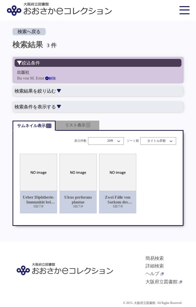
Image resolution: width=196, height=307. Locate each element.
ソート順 (133, 141)
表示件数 (80, 141)
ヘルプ (152, 273)
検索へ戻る (29, 31)
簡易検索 (154, 258)
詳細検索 (154, 265)
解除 (52, 78)
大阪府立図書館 (161, 281)
